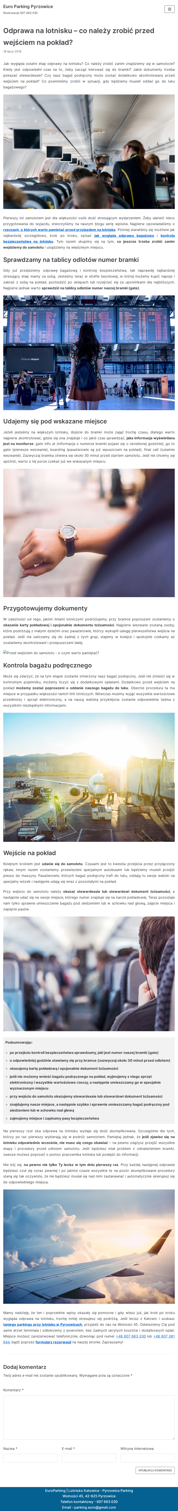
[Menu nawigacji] (170, 9)
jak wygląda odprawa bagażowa (124, 235)
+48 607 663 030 (131, 1336)
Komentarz (13, 1390)
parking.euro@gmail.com (95, 1507)
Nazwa (10, 1448)
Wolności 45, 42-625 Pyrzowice (89, 1496)
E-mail (68, 1448)
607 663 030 (107, 1501)
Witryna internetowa (137, 1448)
